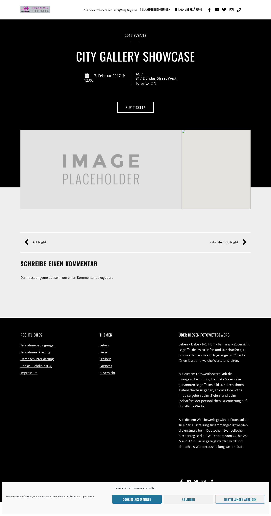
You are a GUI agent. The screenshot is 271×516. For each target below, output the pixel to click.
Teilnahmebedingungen (155, 9)
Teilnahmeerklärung (188, 9)
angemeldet (45, 277)
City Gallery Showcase (135, 56)
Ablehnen (188, 499)
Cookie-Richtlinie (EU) (36, 366)
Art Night (39, 242)
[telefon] (239, 9)
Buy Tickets (135, 107)
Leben (104, 345)
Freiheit (105, 359)
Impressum (28, 373)
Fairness (106, 366)
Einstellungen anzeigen (240, 499)
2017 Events (135, 35)
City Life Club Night (224, 242)
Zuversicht (107, 373)
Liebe (104, 352)
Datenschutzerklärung (37, 359)
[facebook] (209, 9)
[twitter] (224, 9)
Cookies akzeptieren (137, 499)
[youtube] (217, 9)
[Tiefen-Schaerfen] (50, 10)
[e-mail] (231, 9)
